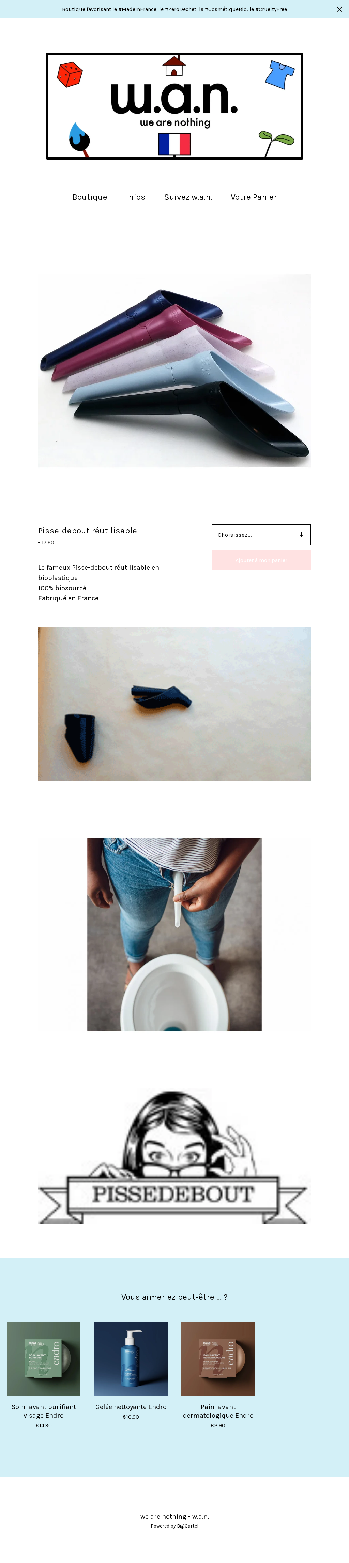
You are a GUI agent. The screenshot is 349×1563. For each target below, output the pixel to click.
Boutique (89, 197)
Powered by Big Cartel (174, 1526)
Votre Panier (256, 196)
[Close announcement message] (339, 9)
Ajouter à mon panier (261, 560)
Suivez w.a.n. (188, 197)
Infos (136, 197)
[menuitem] (89, 197)
